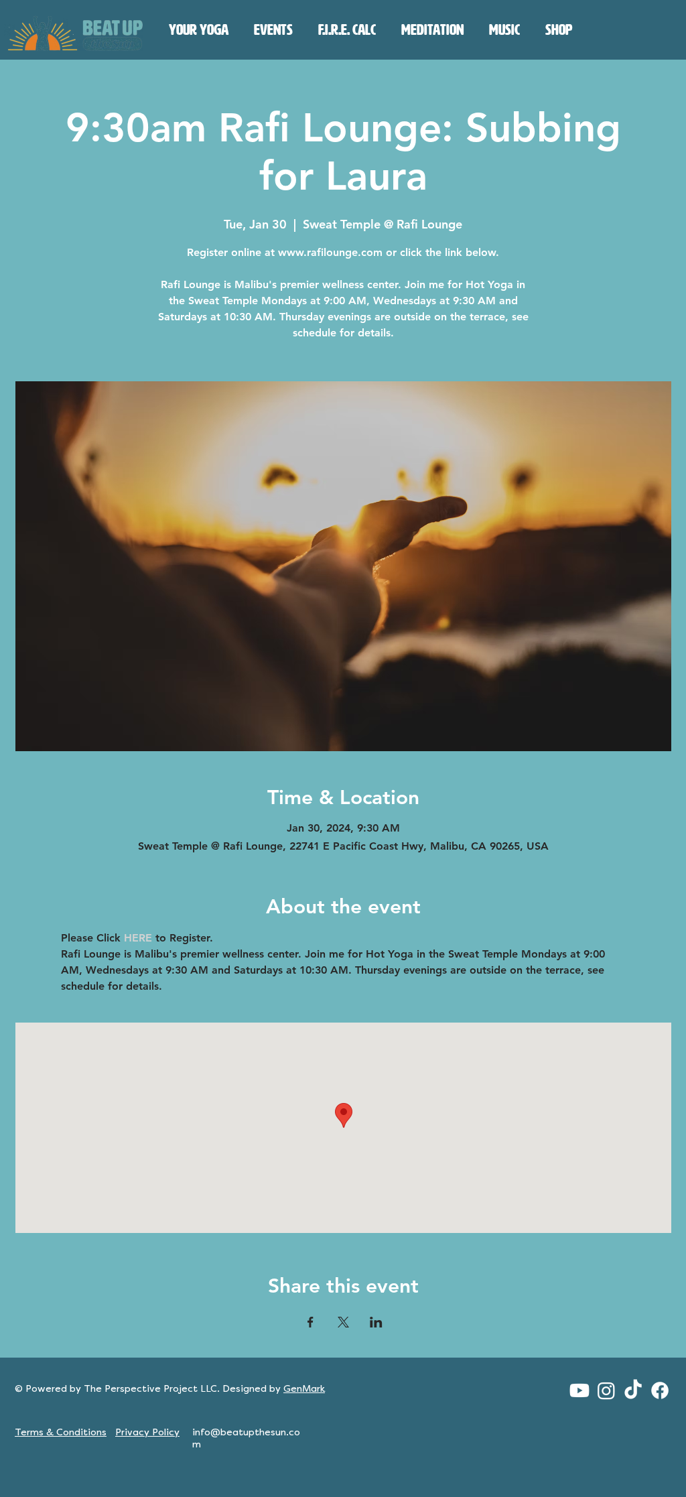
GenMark (304, 1388)
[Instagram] (606, 1390)
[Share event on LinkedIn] (376, 1322)
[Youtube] (579, 1390)
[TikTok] (633, 1390)
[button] (198, 30)
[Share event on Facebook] (310, 1322)
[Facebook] (659, 1390)
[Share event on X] (343, 1322)
